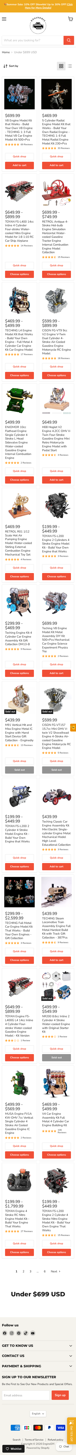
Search (16, 1440)
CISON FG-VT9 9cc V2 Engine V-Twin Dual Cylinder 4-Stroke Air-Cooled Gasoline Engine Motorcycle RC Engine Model (56, 341)
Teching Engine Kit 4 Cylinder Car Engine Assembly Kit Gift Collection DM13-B (18, 638)
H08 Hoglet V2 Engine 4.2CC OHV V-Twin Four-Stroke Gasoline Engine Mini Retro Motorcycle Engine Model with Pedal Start (56, 438)
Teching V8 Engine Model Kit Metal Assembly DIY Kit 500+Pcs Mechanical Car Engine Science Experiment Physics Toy (55, 639)
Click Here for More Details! (49, 6)
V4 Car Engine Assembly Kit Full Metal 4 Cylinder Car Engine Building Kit (55, 1119)
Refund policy (55, 1440)
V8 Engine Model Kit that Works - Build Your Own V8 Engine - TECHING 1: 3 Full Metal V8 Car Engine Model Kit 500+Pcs (19, 130)
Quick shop (19, 156)
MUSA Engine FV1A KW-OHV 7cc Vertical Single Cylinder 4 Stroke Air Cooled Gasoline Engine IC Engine (19, 1123)
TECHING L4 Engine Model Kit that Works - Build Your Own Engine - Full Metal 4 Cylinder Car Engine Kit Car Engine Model (19, 339)
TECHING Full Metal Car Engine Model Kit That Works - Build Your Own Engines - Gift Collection (19, 930)
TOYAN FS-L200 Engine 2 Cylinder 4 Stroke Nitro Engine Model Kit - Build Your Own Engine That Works (56, 1220)
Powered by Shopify (38, 1448)
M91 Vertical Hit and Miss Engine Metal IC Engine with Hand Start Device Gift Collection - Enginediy (19, 732)
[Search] (69, 40)
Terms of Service (34, 1440)
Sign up (60, 1395)
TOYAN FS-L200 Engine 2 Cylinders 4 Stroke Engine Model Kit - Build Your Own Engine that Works (55, 543)
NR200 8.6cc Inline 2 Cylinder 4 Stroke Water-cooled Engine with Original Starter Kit (56, 1024)
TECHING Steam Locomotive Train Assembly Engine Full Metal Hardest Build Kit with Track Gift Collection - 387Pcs (56, 927)
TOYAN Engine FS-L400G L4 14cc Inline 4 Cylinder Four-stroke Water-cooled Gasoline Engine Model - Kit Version (19, 1025)
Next (54, 1271)
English (36, 1413)
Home (6, 52)
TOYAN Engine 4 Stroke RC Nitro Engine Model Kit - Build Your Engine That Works (17, 1218)
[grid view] (61, 66)
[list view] (69, 66)
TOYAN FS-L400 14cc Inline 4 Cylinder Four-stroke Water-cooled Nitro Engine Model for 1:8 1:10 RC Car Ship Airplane (19, 231)
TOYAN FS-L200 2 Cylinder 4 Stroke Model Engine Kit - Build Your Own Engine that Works (17, 833)
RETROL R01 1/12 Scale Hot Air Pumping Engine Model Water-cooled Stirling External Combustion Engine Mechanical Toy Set (18, 543)
